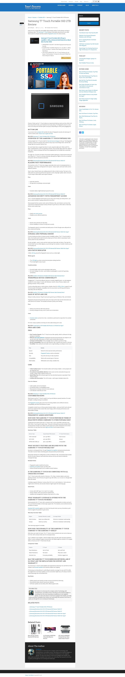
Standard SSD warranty (33, 508)
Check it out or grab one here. (46, 133)
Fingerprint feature (45, 353)
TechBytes (31, 27)
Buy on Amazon (66, 57)
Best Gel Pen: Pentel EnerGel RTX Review (33, 636)
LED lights (34, 260)
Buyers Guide (64, 1)
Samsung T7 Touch (43, 32)
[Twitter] (83, 132)
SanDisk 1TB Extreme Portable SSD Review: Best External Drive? (49, 275)
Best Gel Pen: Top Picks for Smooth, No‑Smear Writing (88, 81)
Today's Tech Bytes (29, 675)
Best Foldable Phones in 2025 (86, 63)
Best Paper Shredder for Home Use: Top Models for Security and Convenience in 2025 (88, 86)
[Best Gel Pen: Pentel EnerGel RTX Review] (35, 629)
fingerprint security (34, 402)
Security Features (39, 337)
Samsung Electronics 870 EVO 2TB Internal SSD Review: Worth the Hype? (51, 232)
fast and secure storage (53, 141)
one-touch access (37, 213)
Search (81, 15)
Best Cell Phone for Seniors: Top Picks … (88, 113)
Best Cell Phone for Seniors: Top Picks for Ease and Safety (88, 72)
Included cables (34, 318)
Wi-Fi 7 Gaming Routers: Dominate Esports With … (87, 40)
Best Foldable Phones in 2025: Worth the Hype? (88, 95)
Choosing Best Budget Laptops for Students (87, 59)
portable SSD (40, 132)
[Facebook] (80, 132)
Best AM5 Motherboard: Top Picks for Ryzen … (88, 117)
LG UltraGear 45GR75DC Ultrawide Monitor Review (49, 637)
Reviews (70, 1)
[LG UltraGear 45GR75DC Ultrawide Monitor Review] (50, 629)
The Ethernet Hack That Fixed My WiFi (88, 32)
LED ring (33, 253)
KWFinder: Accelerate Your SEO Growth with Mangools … (89, 44)
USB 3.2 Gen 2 (61, 286)
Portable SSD (49, 27)
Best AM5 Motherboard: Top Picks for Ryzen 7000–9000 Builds (88, 76)
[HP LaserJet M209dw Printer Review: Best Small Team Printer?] (65, 629)
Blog (81, 1)
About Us (86, 1)
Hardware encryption (35, 466)
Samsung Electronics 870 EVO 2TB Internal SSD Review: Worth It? (49, 160)
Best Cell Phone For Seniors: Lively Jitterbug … (87, 121)
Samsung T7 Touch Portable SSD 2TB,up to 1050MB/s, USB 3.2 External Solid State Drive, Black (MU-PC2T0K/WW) (56, 40)
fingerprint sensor (52, 33)
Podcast (76, 1)
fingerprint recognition (52, 450)
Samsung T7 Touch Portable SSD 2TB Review (44, 136)
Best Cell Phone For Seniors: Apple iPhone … (87, 125)
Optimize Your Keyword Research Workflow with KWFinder (87, 36)
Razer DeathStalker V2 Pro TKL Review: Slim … (89, 110)
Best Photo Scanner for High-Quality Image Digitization (88, 99)
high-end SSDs (49, 427)
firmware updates (38, 567)
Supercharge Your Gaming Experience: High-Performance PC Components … (88, 49)
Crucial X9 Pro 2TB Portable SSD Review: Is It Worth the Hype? (48, 325)
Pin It (21, 25)
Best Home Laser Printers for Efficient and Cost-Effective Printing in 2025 (88, 91)
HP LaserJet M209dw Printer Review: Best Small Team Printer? (64, 637)
